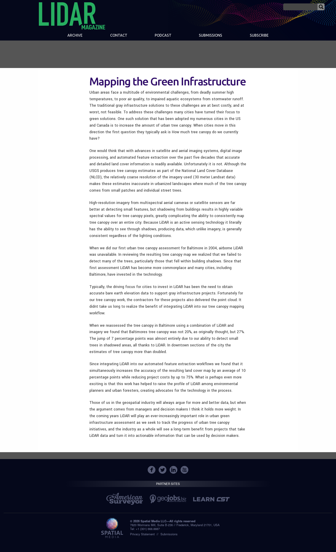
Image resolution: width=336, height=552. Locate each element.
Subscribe (259, 35)
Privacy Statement (142, 534)
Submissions (169, 534)
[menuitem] (75, 36)
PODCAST (163, 35)
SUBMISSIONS (210, 35)
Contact (118, 35)
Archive (75, 35)
